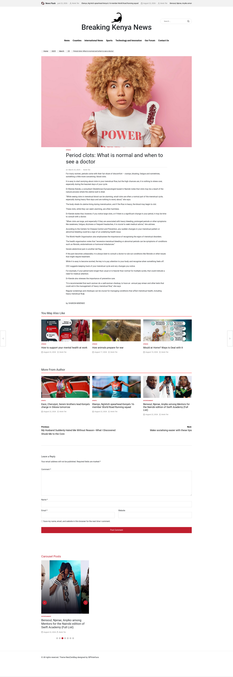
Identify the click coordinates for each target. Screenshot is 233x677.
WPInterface (93, 657)
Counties (77, 40)
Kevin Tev (144, 3)
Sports (109, 40)
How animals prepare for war (108, 347)
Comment (46, 469)
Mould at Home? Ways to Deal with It (163, 347)
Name (44, 500)
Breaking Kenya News (116, 27)
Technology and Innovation (129, 40)
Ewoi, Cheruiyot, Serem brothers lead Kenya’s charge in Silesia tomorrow (65, 406)
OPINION (68, 150)
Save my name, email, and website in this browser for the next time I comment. (76, 521)
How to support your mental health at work (64, 347)
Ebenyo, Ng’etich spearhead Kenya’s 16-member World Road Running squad (90, 3)
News (67, 40)
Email (44, 510)
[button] (57, 638)
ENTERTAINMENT (148, 400)
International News (93, 40)
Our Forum (150, 40)
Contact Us (163, 40)
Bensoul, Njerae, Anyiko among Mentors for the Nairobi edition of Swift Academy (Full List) (184, 3)
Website (121, 510)
